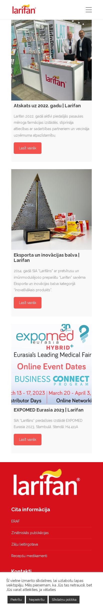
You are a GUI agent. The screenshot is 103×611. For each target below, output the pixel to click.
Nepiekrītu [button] (36, 599)
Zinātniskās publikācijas (30, 533)
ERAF (15, 521)
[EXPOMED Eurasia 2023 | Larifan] (51, 364)
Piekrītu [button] (16, 599)
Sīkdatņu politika (64, 599)
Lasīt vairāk (27, 148)
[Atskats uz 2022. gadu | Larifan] (51, 60)
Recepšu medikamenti (29, 556)
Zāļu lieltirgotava (24, 544)
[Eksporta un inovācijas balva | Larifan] (51, 209)
